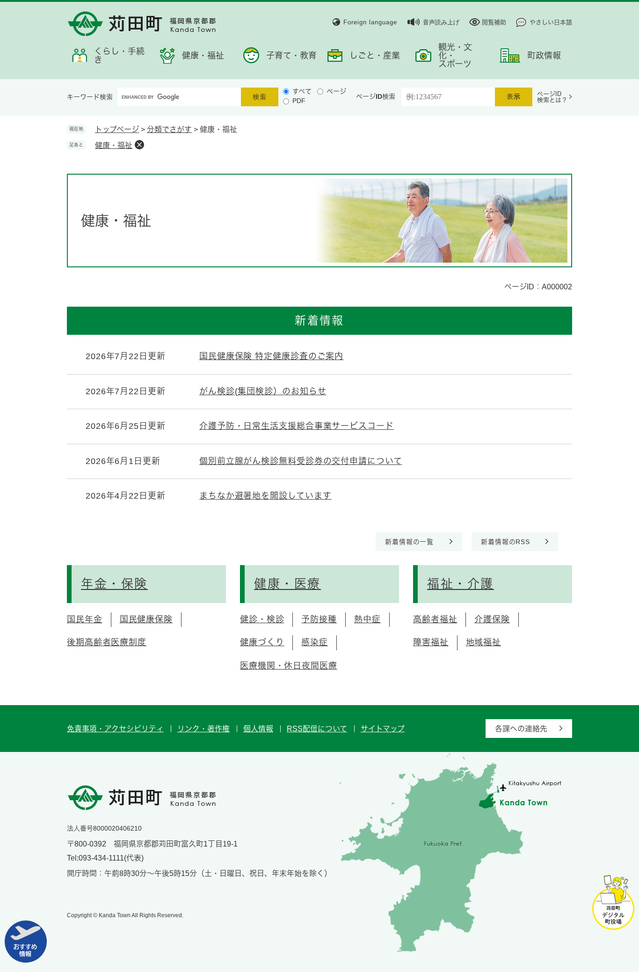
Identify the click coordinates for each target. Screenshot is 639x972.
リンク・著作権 (203, 729)
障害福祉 (431, 642)
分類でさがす (169, 129)
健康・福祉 (203, 55)
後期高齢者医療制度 (106, 642)
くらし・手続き (119, 56)
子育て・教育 (291, 55)
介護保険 (492, 619)
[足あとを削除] (139, 144)
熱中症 (367, 619)
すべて (302, 91)
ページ (336, 91)
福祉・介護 (460, 584)
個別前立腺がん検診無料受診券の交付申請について (300, 461)
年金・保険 (114, 584)
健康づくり (262, 642)
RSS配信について (317, 729)
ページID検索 (375, 96)
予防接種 (319, 619)
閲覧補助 (494, 22)
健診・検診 (262, 619)
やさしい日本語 (551, 22)
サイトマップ (383, 729)
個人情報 (258, 729)
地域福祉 (483, 642)
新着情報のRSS (505, 541)
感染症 (314, 642)
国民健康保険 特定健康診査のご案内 (271, 356)
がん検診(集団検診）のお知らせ (263, 391)
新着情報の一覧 (409, 541)
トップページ (117, 129)
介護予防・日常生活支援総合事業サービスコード (296, 426)
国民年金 (84, 619)
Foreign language (370, 22)
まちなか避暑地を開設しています (265, 496)
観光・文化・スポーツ (455, 56)
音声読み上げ (441, 22)
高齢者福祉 (435, 619)
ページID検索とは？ (552, 97)
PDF (298, 100)
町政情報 (544, 55)
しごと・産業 (374, 55)
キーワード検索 (90, 97)
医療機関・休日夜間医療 (288, 665)
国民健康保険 (146, 619)
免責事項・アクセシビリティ (115, 729)
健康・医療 (287, 584)
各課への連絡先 (521, 729)
